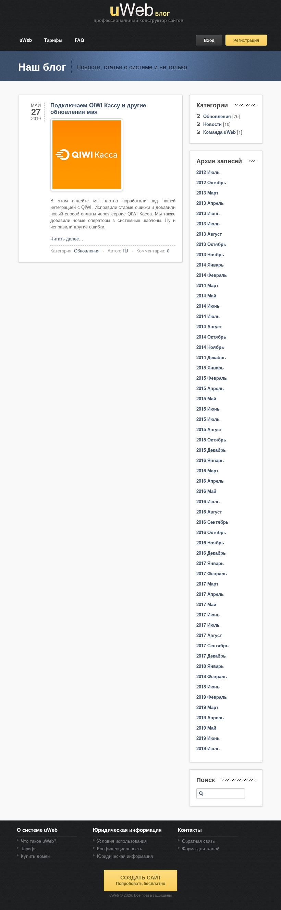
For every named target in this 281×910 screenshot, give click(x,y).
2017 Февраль (211, 573)
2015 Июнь (208, 408)
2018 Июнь (208, 686)
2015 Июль (208, 419)
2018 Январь (210, 666)
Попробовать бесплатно (140, 880)
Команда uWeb (219, 132)
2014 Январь (210, 264)
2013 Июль (208, 223)
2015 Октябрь (211, 439)
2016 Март (207, 470)
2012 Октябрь (211, 182)
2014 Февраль (211, 275)
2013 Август (209, 234)
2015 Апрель (210, 388)
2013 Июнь (208, 213)
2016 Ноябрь (210, 542)
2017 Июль (208, 625)
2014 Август (209, 326)
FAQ (79, 40)
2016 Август (209, 511)
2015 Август (209, 429)
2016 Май (206, 491)
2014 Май (206, 295)
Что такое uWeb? (38, 841)
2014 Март (207, 285)
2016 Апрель (210, 480)
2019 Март (207, 707)
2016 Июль (208, 501)
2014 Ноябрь (210, 347)
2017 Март (207, 583)
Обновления (86, 250)
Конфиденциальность (119, 848)
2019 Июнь (208, 738)
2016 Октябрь (211, 532)
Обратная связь (198, 841)
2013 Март (207, 192)
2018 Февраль (211, 676)
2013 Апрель (210, 203)
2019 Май (206, 727)
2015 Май (206, 398)
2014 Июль (208, 316)
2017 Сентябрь (212, 645)
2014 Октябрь (211, 336)
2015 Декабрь (211, 450)
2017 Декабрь (211, 655)
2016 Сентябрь (212, 522)
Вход (209, 40)
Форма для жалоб (200, 848)
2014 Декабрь (211, 357)
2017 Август (209, 635)
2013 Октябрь (211, 244)
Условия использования (122, 841)
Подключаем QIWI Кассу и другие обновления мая (98, 108)
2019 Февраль (211, 697)
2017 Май (206, 604)
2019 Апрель (210, 717)
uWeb (26, 40)
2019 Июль (208, 748)
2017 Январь (210, 563)
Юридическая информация (125, 856)
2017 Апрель (210, 594)
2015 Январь (210, 367)
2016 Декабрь (211, 552)
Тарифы (53, 40)
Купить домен (35, 856)
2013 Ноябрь (210, 254)
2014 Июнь (208, 306)
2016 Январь (210, 460)
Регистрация (246, 40)
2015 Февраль (211, 378)
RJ (125, 250)
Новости (212, 124)
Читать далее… (66, 238)
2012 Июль (208, 172)
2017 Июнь (208, 614)
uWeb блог (140, 9)
